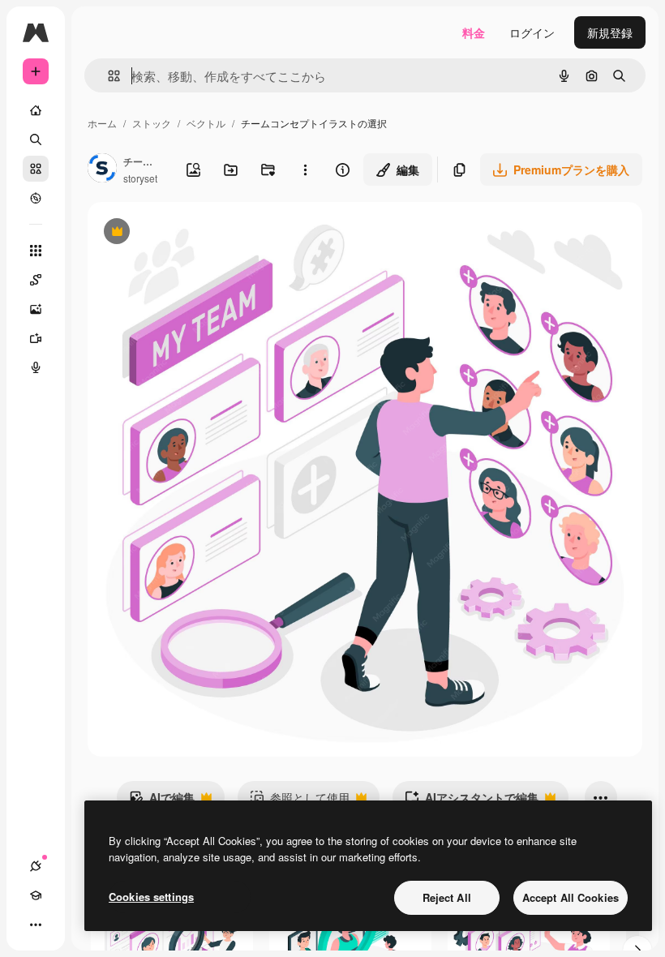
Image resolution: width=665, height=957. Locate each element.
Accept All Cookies (570, 897)
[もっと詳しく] (36, 198)
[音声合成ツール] (36, 367)
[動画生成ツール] (36, 338)
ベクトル (206, 123)
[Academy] (36, 895)
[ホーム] (36, 110)
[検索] (36, 139)
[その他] (36, 925)
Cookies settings (151, 896)
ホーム (102, 123)
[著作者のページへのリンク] (102, 169)
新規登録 (610, 32)
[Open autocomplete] (107, 76)
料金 (473, 32)
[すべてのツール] (36, 251)
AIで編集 (162, 801)
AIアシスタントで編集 (471, 801)
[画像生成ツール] (36, 309)
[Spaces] (36, 280)
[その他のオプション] (305, 169)
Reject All (447, 897)
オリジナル (199, 233)
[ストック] (36, 169)
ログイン (532, 32)
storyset (140, 178)
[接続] (36, 866)
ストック (151, 123)
